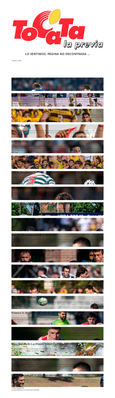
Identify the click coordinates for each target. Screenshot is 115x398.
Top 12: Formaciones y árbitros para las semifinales (41, 203)
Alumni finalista (20, 125)
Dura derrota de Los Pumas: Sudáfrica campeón (39, 344)
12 (24, 390)
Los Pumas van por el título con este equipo (36, 375)
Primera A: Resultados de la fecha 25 (32, 219)
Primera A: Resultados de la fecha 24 (32, 250)
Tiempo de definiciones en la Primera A (34, 188)
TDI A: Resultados (22, 172)
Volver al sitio (16, 61)
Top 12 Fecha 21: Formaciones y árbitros (35, 359)
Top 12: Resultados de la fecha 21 (30, 328)
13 (26, 390)
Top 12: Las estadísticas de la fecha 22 (33, 234)
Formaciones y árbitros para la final (32, 110)
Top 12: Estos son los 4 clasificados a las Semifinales (41, 266)
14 (27, 390)
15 (29, 390)
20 (38, 390)
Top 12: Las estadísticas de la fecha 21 (33, 297)
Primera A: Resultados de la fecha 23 (32, 312)
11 (22, 390)
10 (20, 390)
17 (33, 390)
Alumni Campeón (21, 94)
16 (31, 390)
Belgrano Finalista (22, 141)
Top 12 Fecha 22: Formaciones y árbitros (35, 281)
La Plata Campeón (22, 156)
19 (36, 390)
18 (34, 390)
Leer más (14, 90)
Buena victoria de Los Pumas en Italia (33, 79)
